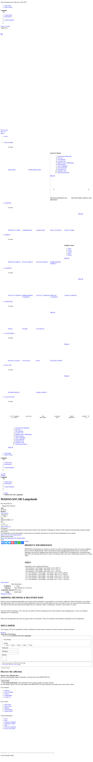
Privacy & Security (9, 728)
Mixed (70, 255)
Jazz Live (60, 158)
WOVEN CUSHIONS (14, 295)
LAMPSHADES (27, 230)
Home (6, 493)
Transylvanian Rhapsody (64, 156)
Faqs (5, 725)
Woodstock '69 (61, 169)
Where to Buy (8, 7)
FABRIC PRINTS (41, 392)
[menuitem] (6, 136)
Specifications (5, 582)
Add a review (5, 513)
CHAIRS (25, 329)
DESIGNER (11, 170)
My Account (4, 130)
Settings (3, 475)
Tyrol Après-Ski (62, 167)
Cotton (70, 252)
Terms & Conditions (10, 727)
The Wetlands (61, 159)
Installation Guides (9, 723)
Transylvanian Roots (63, 172)
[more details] (31, 2)
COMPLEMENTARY (34, 170)
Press (5, 720)
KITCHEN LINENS (56, 360)
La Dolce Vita (61, 161)
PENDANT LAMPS (14, 230)
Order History (8, 709)
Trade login (7, 5)
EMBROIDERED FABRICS (55, 262)
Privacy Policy (5, 664)
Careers (6, 694)
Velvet (69, 250)
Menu (2, 133)
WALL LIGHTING (56, 230)
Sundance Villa (61, 171)
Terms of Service (14, 664)
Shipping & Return (6, 594)
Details (27, 541)
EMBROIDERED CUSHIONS (27, 296)
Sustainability (8, 695)
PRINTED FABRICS (14, 262)
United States (8, 15)
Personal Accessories (14, 360)
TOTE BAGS (26, 360)
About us (7, 690)
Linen (69, 248)
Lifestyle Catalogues (10, 722)
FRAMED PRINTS (14, 392)
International (8, 16)
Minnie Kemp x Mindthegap (65, 163)
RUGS (38, 360)
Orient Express (61, 164)
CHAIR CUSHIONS (70, 295)
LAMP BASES (40, 230)
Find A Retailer (8, 692)
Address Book (8, 711)
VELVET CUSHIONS (43, 295)
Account (3, 474)
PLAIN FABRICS (27, 262)
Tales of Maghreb (62, 166)
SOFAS (10, 329)
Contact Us (7, 697)
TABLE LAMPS (69, 230)
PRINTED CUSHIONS (54, 296)
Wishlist (6, 708)
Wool (69, 253)
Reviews (3, 632)
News (6, 719)
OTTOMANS (40, 329)
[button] (46, 34)
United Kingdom (9, 20)
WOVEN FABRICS (42, 262)
